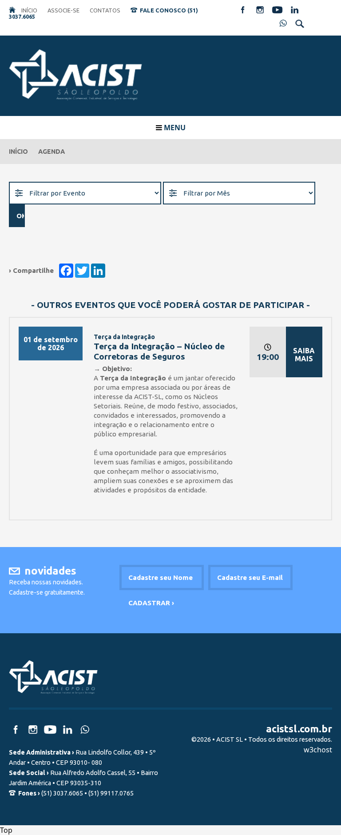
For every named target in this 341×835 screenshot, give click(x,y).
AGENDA (51, 151)
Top (6, 830)
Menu (174, 127)
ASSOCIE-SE (63, 10)
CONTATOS (105, 10)
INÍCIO (29, 10)
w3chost (318, 750)
